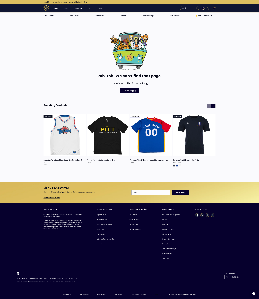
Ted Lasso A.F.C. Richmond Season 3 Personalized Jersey (149, 160)
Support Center (101, 215)
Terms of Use (67, 294)
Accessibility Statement (139, 294)
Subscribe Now (81, 2)
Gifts (90, 8)
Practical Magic (148, 16)
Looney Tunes (166, 244)
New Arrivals (49, 16)
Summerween (100, 16)
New (100, 8)
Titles (66, 8)
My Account (133, 215)
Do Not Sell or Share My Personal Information (181, 294)
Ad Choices (100, 244)
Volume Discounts (135, 229)
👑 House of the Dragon (203, 16)
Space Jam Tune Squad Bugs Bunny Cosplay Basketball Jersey (63, 161)
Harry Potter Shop (168, 229)
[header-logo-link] (46, 8)
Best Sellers (74, 16)
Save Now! (180, 193)
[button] (213, 8)
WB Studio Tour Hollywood (171, 215)
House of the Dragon (168, 239)
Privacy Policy (84, 294)
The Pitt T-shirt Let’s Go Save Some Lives (101, 160)
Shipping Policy (135, 224)
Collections (78, 8)
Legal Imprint (119, 294)
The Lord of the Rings (169, 249)
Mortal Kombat (167, 254)
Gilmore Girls (174, 16)
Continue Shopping (129, 91)
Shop (56, 8)
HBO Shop (165, 224)
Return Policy (101, 234)
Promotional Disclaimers (104, 224)
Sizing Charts (101, 229)
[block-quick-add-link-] (65, 135)
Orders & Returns (102, 219)
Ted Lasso (123, 16)
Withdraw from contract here (106, 239)
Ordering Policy (134, 219)
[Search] (189, 8)
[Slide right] (213, 106)
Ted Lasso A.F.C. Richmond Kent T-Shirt (186, 160)
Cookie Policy (101, 294)
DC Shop (165, 219)
